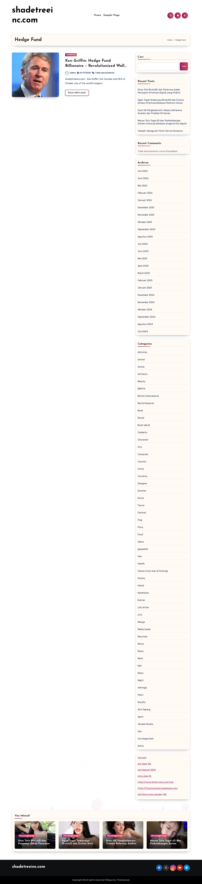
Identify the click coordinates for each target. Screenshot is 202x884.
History (141, 578)
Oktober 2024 (145, 309)
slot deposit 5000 (147, 770)
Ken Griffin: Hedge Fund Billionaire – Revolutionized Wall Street (94, 66)
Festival (142, 512)
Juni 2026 (143, 178)
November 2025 (146, 215)
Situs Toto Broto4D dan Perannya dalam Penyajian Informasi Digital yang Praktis (159, 91)
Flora (140, 527)
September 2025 (146, 229)
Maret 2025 (144, 273)
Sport (140, 716)
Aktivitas (142, 352)
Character (143, 439)
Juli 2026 (143, 171)
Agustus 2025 (145, 236)
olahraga (142, 687)
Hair (140, 556)
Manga (141, 622)
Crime (141, 469)
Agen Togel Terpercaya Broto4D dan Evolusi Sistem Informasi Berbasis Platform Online (161, 101)
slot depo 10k (144, 764)
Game (141, 541)
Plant (140, 695)
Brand (141, 418)
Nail (140, 665)
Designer (142, 483)
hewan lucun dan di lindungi (153, 571)
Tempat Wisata (145, 724)
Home (97, 15)
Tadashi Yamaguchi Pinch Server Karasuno (160, 131)
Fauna (141, 505)
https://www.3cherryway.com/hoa (155, 782)
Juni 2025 (143, 251)
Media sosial (144, 629)
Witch (141, 746)
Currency (143, 476)
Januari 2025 (145, 287)
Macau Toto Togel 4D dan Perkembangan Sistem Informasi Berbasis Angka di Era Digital (162, 122)
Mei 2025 (142, 258)
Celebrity (71, 55)
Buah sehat (144, 425)
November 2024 (146, 302)
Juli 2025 (143, 244)
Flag (140, 520)
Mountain (143, 636)
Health (141, 563)
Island (141, 585)
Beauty (141, 381)
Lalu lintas (143, 607)
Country (142, 461)
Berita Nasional (146, 403)
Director (142, 490)
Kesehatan (143, 593)
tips (140, 731)
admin (73, 73)
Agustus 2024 (145, 324)
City (140, 447)
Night (141, 680)
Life (140, 614)
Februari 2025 (145, 280)
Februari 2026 (145, 193)
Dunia (141, 498)
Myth (140, 658)
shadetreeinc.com (28, 867)
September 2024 (146, 317)
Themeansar (123, 880)
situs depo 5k (144, 776)
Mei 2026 (142, 185)
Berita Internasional (148, 396)
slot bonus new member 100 (152, 794)
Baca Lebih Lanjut (77, 92)
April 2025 (143, 266)
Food (140, 534)
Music (141, 651)
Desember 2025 (146, 207)
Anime (141, 367)
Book (140, 410)
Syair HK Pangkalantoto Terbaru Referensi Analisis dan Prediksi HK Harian (160, 112)
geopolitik (143, 549)
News (140, 673)
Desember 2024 (146, 295)
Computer (143, 454)
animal (141, 359)
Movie (141, 644)
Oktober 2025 (145, 222)
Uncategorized (145, 738)
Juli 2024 (143, 331)
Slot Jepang (144, 709)
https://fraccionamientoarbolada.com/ (158, 788)
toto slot (142, 757)
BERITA (141, 388)
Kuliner (141, 600)
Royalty (142, 702)
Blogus (109, 880)
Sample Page (111, 15)
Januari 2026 (145, 200)
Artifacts (142, 374)
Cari (141, 57)
